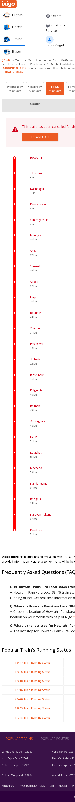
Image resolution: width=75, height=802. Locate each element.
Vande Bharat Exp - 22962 (17, 751)
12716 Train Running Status (32, 690)
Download (40, 137)
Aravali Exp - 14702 (63, 775)
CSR (52, 786)
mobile (63, 786)
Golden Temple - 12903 (16, 765)
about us (8, 786)
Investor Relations (32, 786)
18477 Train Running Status (32, 662)
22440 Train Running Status (32, 699)
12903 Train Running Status (32, 708)
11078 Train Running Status (32, 717)
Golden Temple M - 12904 (17, 775)
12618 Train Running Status (32, 681)
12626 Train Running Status (32, 672)
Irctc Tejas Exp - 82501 (15, 758)
